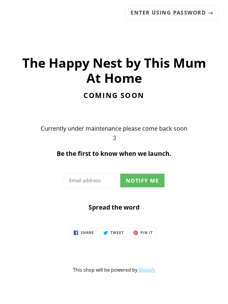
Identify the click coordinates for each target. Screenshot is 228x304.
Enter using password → (172, 12)
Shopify (147, 270)
